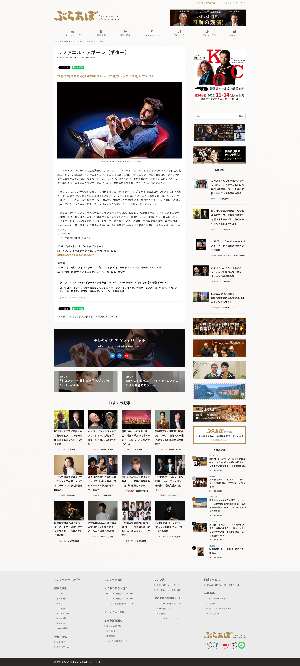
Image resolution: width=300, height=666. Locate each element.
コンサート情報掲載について (170, 603)
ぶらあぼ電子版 (113, 625)
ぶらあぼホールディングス (219, 598)
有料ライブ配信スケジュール (120, 598)
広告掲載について (165, 608)
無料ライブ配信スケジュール (120, 593)
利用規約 (160, 613)
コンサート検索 (113, 579)
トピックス (61, 603)
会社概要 (209, 593)
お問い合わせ (212, 613)
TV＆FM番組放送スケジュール (121, 603)
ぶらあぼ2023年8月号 (82, 316)
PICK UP (80, 57)
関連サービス (212, 579)
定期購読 (110, 635)
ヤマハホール (62, 646)
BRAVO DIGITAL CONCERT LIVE (222, 584)
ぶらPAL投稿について (117, 640)
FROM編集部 (62, 628)
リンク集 (159, 579)
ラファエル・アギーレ (108, 316)
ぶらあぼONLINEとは (167, 598)
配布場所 (110, 630)
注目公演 (91, 57)
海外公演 (60, 623)
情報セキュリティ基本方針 (219, 608)
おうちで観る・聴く (116, 588)
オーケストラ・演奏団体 (168, 589)
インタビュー (62, 613)
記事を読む (60, 588)
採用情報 (210, 603)
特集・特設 (60, 637)
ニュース (60, 593)
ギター (63, 316)
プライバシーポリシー (167, 618)
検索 (241, 116)
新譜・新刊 (61, 618)
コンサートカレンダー (67, 579)
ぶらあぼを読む (113, 620)
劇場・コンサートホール (168, 584)
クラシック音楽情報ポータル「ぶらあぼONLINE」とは (220, 2)
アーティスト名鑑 (114, 612)
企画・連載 (61, 598)
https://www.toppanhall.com (75, 254)
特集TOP (60, 641)
